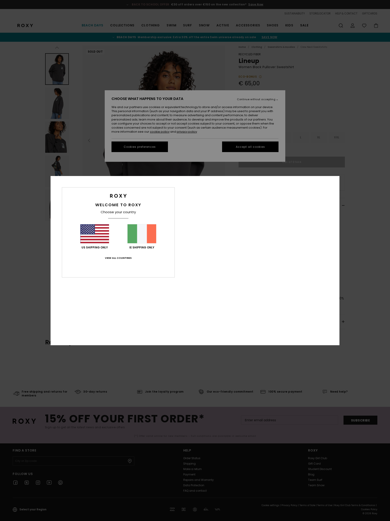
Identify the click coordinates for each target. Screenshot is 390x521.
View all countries (118, 258)
